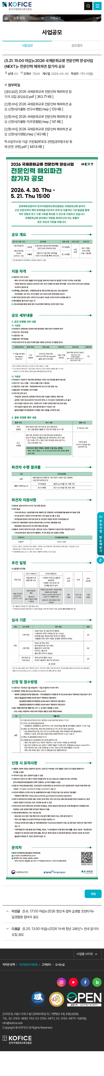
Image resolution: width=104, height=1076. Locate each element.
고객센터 (46, 964)
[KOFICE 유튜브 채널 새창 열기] (73, 982)
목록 (93, 894)
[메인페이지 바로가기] (6, 18)
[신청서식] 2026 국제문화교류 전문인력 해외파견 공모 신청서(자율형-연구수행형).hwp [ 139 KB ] (37, 106)
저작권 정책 (8, 964)
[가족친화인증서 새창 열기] (56, 999)
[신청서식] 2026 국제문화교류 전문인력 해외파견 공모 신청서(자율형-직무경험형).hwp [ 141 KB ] (37, 119)
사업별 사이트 (84, 954)
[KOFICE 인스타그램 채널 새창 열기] (61, 982)
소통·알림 (19, 18)
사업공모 (55, 18)
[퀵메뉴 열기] (100, 560)
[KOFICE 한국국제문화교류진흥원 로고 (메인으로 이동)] (16, 6)
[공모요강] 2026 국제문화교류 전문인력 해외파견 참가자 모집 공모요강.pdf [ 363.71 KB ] (37, 94)
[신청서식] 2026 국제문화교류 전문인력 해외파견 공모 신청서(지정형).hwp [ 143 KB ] (37, 131)
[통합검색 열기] (88, 6)
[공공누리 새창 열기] (84, 999)
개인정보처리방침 (28, 964)
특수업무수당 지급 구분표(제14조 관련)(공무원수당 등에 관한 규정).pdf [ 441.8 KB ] (38, 144)
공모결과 (76, 45)
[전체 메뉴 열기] (97, 6)
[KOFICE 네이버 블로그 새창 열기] (97, 982)
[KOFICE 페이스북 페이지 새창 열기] (85, 982)
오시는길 (59, 964)
